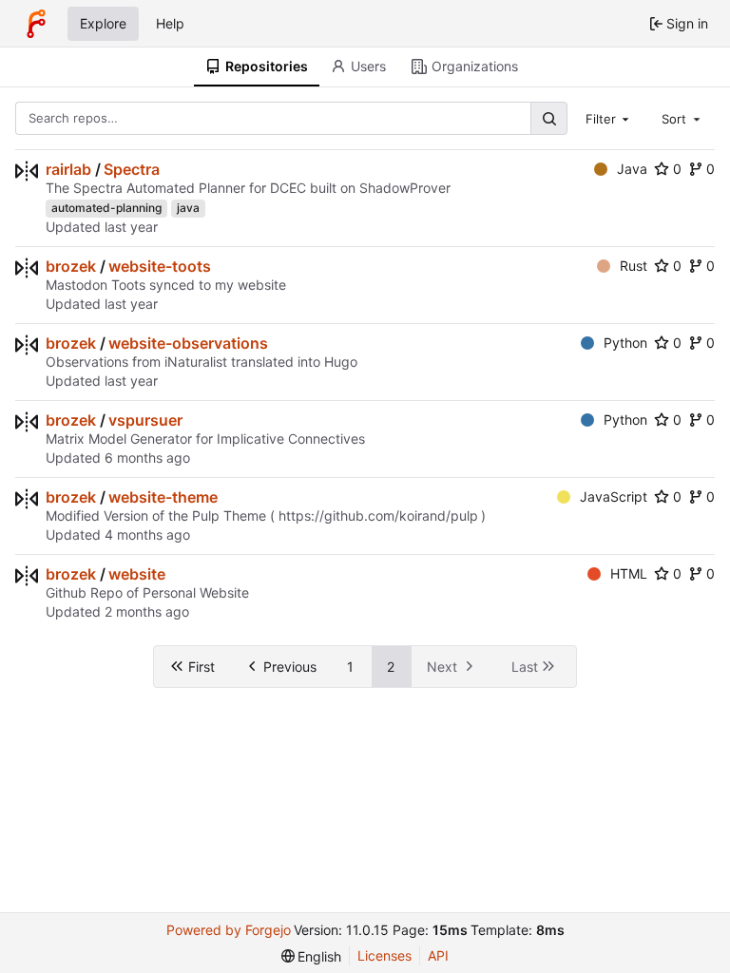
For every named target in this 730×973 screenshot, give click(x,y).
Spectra (132, 169)
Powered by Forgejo (228, 930)
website (136, 573)
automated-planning (106, 207)
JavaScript (613, 496)
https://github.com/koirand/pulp (378, 515)
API (438, 955)
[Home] (36, 24)
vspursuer (145, 419)
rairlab (68, 169)
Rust (633, 266)
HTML (628, 573)
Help (170, 23)
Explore (103, 23)
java (188, 207)
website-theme (163, 496)
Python (625, 342)
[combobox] (609, 118)
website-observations (188, 343)
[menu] (311, 956)
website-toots (159, 266)
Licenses (384, 955)
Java (632, 169)
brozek (71, 266)
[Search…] (548, 118)
